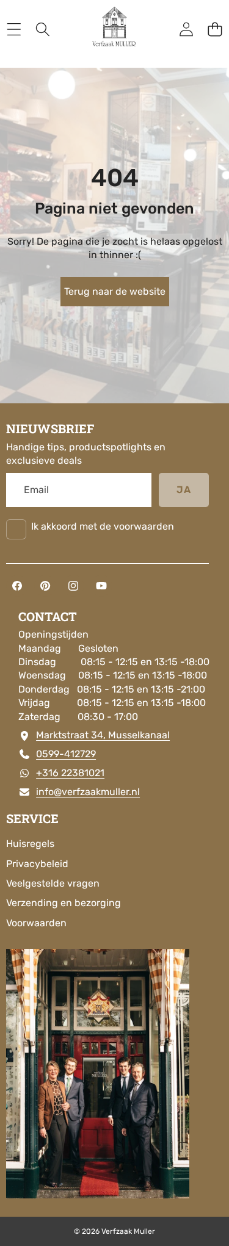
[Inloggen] (186, 29)
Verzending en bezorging (63, 903)
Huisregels (30, 843)
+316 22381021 (70, 773)
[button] (214, 29)
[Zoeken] (42, 29)
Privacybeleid (37, 864)
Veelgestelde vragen (53, 883)
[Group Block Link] (114, 810)
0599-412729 (66, 754)
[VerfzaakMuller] (114, 29)
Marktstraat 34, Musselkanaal (103, 735)
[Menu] (13, 29)
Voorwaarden (36, 923)
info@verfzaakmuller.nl (88, 792)
